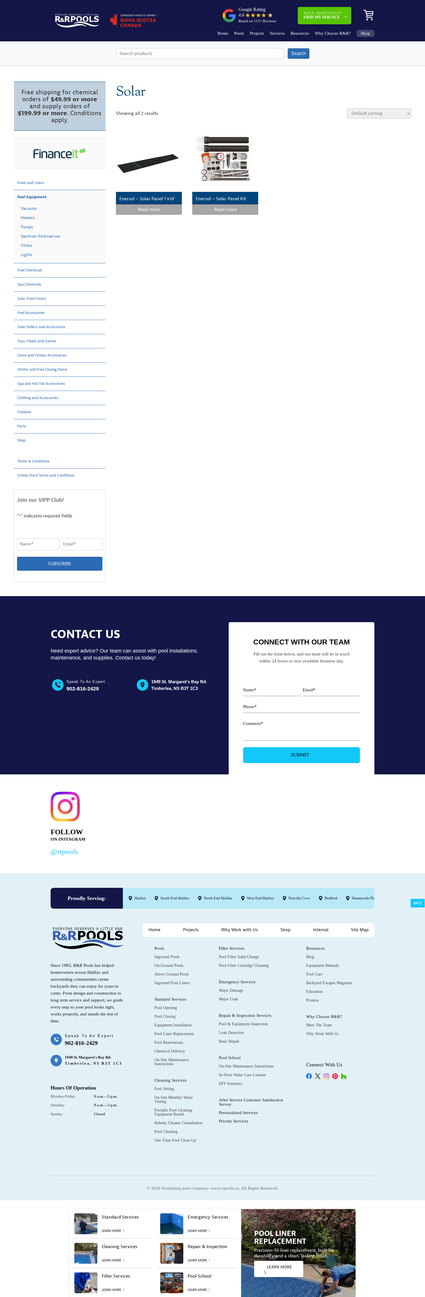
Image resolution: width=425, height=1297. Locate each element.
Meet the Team (319, 1025)
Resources (300, 33)
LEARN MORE (279, 1267)
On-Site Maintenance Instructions (171, 1062)
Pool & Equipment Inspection (243, 1024)
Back (417, 903)
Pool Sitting (164, 1089)
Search (298, 53)
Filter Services (231, 948)
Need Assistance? (323, 15)
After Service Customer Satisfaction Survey (251, 1102)
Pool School (230, 1057)
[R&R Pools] (77, 20)
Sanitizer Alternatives (40, 236)
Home (222, 33)
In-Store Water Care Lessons (242, 1075)
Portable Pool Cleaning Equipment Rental (173, 1112)
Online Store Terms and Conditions (52, 475)
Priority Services (233, 1121)
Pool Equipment (35, 197)
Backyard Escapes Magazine (329, 983)
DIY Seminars (230, 1083)
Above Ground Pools (171, 974)
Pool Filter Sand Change (239, 957)
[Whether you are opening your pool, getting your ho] (271, 822)
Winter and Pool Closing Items (48, 369)
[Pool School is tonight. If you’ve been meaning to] (341, 822)
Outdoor (26, 412)
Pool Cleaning (166, 1131)
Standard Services (170, 999)
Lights (26, 254)
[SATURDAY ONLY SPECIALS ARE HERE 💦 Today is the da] (202, 822)
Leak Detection (231, 1032)
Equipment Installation (173, 1025)
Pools (239, 33)
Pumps (27, 227)
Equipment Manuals (322, 965)
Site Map (360, 930)
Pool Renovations (168, 1042)
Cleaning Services (170, 1080)
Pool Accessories (34, 313)
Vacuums (29, 208)
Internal (320, 930)
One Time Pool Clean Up (175, 1140)
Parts (22, 426)
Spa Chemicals (32, 284)
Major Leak (228, 999)
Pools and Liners (34, 183)
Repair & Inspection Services (245, 1015)
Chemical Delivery (169, 1051)
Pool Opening (165, 1008)
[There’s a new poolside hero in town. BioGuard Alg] (132, 822)
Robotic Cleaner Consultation (178, 1123)
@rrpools (64, 851)
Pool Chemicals (32, 270)
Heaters (28, 217)
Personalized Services (238, 1112)
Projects (257, 33)
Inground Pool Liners (172, 983)
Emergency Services (237, 982)
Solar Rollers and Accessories (46, 327)
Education (314, 991)
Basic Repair (229, 1041)
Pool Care (314, 974)
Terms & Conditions (37, 461)
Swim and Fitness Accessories (47, 355)
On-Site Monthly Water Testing (173, 1099)
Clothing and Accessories (42, 398)
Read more (149, 209)
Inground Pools (167, 957)
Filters (26, 245)
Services (277, 33)
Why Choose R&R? (333, 33)
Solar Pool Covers (35, 299)
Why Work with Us (239, 930)
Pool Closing (164, 1016)
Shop (365, 33)
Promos (312, 1000)
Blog (310, 957)
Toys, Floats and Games (41, 341)
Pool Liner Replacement (174, 1034)
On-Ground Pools (168, 965)
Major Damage (231, 990)
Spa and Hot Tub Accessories (46, 384)
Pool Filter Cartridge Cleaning (244, 965)
